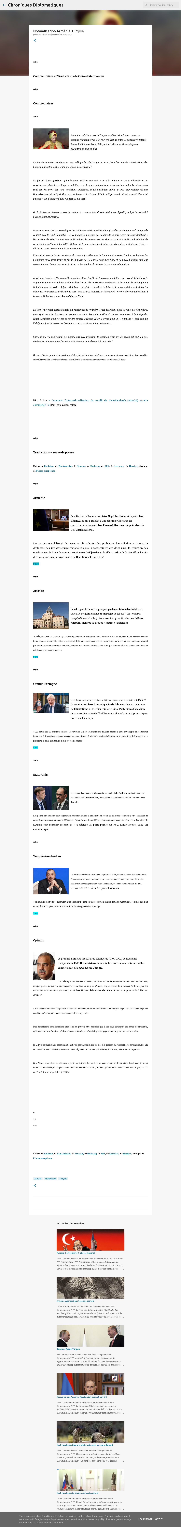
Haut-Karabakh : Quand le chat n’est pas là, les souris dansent (85, 1445)
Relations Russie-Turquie (68, 1349)
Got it (159, 1519)
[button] (35, 40)
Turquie (63, 1179)
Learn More (145, 1519)
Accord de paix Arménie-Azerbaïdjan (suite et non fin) (82, 1397)
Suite (36, 563)
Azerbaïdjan (50, 1179)
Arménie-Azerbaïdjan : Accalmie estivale (75, 1301)
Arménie (37, 1179)
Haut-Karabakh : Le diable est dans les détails (77, 1493)
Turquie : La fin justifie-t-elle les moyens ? (76, 1253)
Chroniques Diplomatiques (35, 4)
